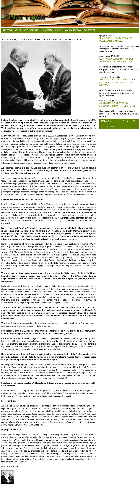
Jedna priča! (47, 30)
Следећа (109, 126)
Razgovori (89, 30)
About (18, 30)
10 (134, 121)
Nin (3, 35)
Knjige (58, 30)
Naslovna (7, 30)
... (115, 121)
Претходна (106, 121)
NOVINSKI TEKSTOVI (73, 30)
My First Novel (30, 30)
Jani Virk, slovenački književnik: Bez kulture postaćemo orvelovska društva (117, 82)
